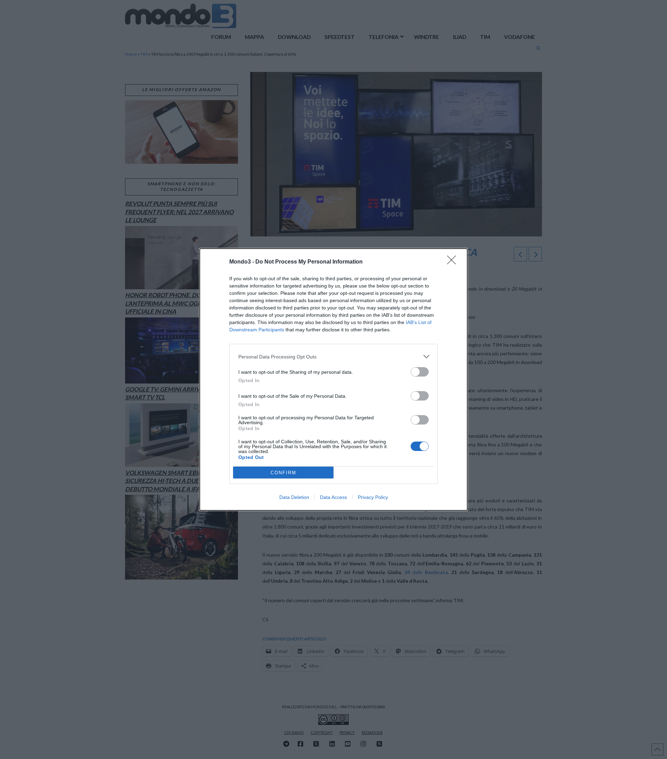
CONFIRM (283, 472)
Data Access (333, 497)
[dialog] (333, 379)
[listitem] (333, 356)
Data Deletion (294, 497)
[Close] (453, 262)
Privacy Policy (373, 497)
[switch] (420, 372)
